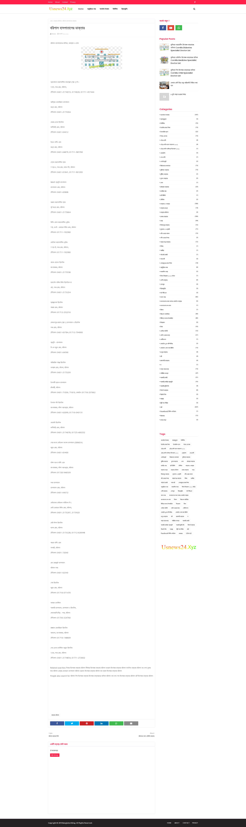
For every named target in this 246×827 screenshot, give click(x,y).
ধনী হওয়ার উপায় (179, 237)
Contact (65, 2)
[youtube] (170, 27)
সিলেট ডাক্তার (179, 390)
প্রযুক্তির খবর (179, 267)
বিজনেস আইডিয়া (179, 314)
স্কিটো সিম (179, 394)
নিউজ (179, 246)
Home (50, 2)
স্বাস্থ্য (179, 398)
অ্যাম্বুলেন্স (179, 119)
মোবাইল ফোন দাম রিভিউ (179, 348)
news (179, 415)
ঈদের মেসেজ (179, 136)
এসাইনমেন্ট (179, 161)
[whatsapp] (178, 27)
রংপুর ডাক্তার (179, 352)
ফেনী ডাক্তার (179, 280)
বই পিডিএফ (179, 293)
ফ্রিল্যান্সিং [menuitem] (124, 9)
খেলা (179, 182)
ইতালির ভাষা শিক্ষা (179, 127)
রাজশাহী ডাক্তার (179, 360)
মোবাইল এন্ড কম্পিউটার (179, 343)
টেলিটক (179, 199)
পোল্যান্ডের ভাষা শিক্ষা (179, 263)
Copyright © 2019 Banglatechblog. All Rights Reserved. (70, 823)
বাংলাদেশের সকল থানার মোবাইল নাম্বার (179, 301)
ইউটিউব (179, 123)
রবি (179, 356)
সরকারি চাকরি (179, 377)
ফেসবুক (179, 284)
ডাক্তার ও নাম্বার (179, 204)
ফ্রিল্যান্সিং (179, 288)
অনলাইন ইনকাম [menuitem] (104, 9)
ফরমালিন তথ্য (179, 271)
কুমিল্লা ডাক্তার (179, 170)
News (54, 34)
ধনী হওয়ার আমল (179, 233)
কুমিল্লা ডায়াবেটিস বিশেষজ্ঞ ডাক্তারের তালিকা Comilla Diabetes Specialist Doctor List (182, 47)
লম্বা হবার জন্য (179, 369)
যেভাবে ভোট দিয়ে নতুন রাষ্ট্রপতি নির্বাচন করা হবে (184, 84)
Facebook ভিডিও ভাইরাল (179, 411)
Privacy (72, 2)
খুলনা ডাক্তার (179, 178)
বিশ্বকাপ (179, 322)
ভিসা (179, 326)
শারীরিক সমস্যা (179, 373)
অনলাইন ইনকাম (179, 115)
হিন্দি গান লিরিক (179, 403)
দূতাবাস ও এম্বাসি (179, 229)
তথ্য (179, 221)
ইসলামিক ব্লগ (179, 132)
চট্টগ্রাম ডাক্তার (179, 187)
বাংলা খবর (179, 297)
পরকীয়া (179, 250)
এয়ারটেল (179, 153)
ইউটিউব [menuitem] (115, 9)
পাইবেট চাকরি (179, 254)
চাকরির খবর (179, 191)
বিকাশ (179, 309)
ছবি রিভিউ (179, 195)
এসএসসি (179, 157)
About (57, 2)
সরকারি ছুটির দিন (179, 386)
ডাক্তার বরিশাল (57, 21)
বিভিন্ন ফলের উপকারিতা (179, 318)
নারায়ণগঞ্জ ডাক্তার (179, 242)
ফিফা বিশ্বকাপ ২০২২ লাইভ (179, 276)
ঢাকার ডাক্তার (179, 216)
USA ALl (179, 420)
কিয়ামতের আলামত (179, 165)
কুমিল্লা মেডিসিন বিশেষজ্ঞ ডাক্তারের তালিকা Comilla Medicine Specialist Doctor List (184, 60)
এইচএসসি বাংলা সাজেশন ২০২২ (179, 144)
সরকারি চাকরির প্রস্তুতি (179, 382)
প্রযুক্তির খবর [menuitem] (91, 9)
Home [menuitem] (80, 9)
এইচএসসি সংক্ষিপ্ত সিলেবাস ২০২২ (179, 149)
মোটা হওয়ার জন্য (179, 335)
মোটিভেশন (179, 339)
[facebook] (194, 2)
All (179, 407)
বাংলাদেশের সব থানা (179, 305)
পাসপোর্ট (179, 259)
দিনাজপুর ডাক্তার (179, 225)
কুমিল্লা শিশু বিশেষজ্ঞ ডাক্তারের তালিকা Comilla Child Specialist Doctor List (183, 73)
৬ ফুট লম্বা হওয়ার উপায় (178, 94)
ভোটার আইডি (179, 331)
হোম (51, 21)
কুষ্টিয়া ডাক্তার (179, 174)
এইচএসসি (179, 140)
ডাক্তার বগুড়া (179, 208)
